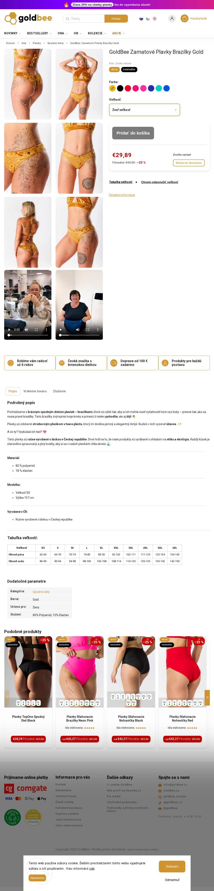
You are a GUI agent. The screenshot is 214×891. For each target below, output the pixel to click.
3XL (92, 702)
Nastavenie (37, 877)
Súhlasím (172, 866)
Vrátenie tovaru (66, 796)
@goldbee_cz (173, 802)
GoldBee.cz (172, 790)
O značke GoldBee (119, 784)
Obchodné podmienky (122, 802)
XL (38, 702)
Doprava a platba (67, 813)
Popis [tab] (13, 391)
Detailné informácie (122, 195)
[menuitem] (14, 33)
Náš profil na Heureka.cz (124, 790)
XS (18, 702)
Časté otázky (65, 802)
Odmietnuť (172, 880)
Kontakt (61, 784)
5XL (128, 702)
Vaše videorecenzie (69, 825)
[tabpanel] (28, 692)
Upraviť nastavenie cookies (142, 849)
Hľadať (116, 18)
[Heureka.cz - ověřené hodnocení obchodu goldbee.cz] (32, 816)
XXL (87, 702)
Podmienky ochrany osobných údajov (127, 809)
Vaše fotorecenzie (68, 819)
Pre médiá (114, 796)
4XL (98, 702)
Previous (7, 697)
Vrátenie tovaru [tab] (35, 391)
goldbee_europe (175, 796)
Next (208, 697)
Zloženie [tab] (59, 391)
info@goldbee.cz (175, 784)
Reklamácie (63, 790)
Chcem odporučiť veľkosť (159, 182)
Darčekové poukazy (69, 807)
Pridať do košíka (133, 133)
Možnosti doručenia (189, 162)
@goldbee (171, 808)
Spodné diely (41, 592)
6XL (134, 702)
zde (92, 868)
